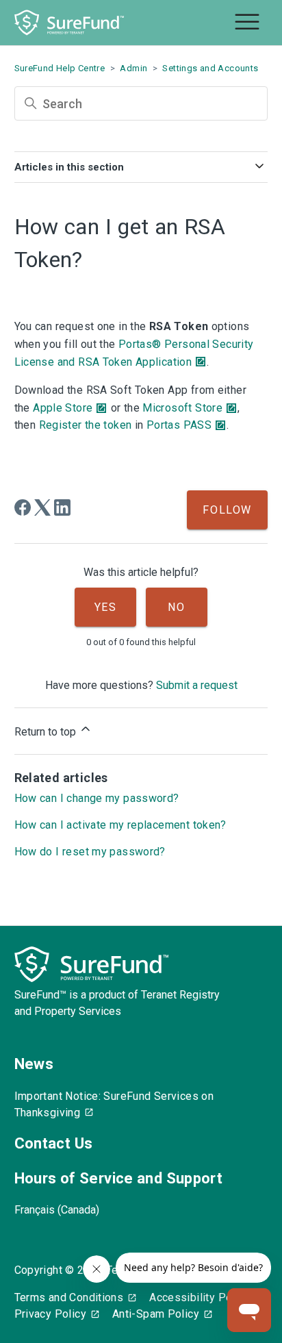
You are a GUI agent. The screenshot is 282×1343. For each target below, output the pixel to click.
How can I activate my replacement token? (120, 824)
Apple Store (62, 407)
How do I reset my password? (90, 851)
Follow (227, 509)
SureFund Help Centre (59, 68)
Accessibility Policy (199, 1297)
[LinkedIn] (62, 507)
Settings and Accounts (210, 68)
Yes (105, 607)
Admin (133, 68)
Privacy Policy (50, 1313)
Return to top (46, 731)
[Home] (69, 23)
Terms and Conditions (69, 1297)
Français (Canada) (56, 1209)
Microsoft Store (182, 407)
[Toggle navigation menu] (247, 22)
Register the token (85, 424)
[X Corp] (42, 507)
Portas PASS (179, 424)
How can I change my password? (96, 798)
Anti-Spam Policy (155, 1313)
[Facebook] (22, 507)
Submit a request (197, 685)
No (176, 607)
